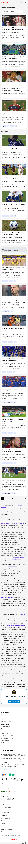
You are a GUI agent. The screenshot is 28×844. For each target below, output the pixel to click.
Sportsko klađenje (5, 740)
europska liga (5, 215)
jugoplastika (5, 281)
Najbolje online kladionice (7, 738)
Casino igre (3, 728)
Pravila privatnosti (6, 821)
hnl (8, 126)
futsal (4, 402)
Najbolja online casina (6, 726)
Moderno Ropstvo (6, 807)
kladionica (11, 341)
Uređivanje (4, 815)
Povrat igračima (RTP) (6, 733)
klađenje (10, 463)
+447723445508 (4, 769)
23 (20, 498)
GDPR (3, 804)
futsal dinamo (9, 402)
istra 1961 (12, 126)
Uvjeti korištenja (5, 818)
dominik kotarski (6, 311)
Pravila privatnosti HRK (6, 721)
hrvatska (4, 432)
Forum (2, 719)
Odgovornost (5, 832)
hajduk (4, 126)
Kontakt (3, 714)
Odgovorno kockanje (7, 829)
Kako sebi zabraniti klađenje (7, 717)
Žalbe (2, 826)
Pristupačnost (5, 812)
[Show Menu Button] (25, 2)
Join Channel (15, 701)
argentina (5, 341)
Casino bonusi (4, 731)
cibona (4, 372)
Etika (2, 810)
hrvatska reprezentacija (7, 493)
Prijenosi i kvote (4, 744)
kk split (11, 281)
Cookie (3, 823)
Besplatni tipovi (4, 742)
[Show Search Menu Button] (21, 2)
